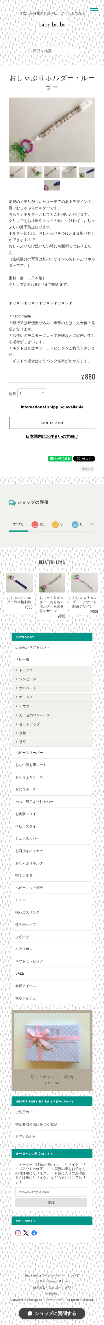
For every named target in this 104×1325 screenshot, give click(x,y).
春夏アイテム (25, 986)
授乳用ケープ (25, 924)
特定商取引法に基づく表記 (36, 1124)
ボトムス (26, 697)
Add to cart (52, 422)
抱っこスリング (27, 912)
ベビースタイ (25, 826)
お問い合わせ (25, 1136)
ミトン (20, 900)
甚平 (22, 742)
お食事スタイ (25, 814)
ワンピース (27, 679)
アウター (26, 706)
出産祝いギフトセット (32, 647)
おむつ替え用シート (31, 765)
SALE (19, 973)
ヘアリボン (24, 949)
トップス (26, 670)
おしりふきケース (29, 777)
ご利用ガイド (25, 1112)
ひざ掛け (22, 937)
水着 (22, 733)
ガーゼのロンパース (34, 715)
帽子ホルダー (25, 875)
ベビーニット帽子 (29, 887)
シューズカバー (27, 838)
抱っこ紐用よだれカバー (34, 801)
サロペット (27, 688)
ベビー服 (22, 659)
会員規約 (52, 1294)
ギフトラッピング (29, 961)
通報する (87, 468)
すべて (18, 524)
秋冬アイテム (25, 998)
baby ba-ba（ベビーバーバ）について (52, 1275)
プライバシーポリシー (52, 1281)
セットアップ (29, 724)
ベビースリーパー (29, 752)
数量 (12, 394)
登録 (51, 1202)
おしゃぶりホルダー (31, 863)
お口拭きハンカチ (29, 851)
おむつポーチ (25, 789)
